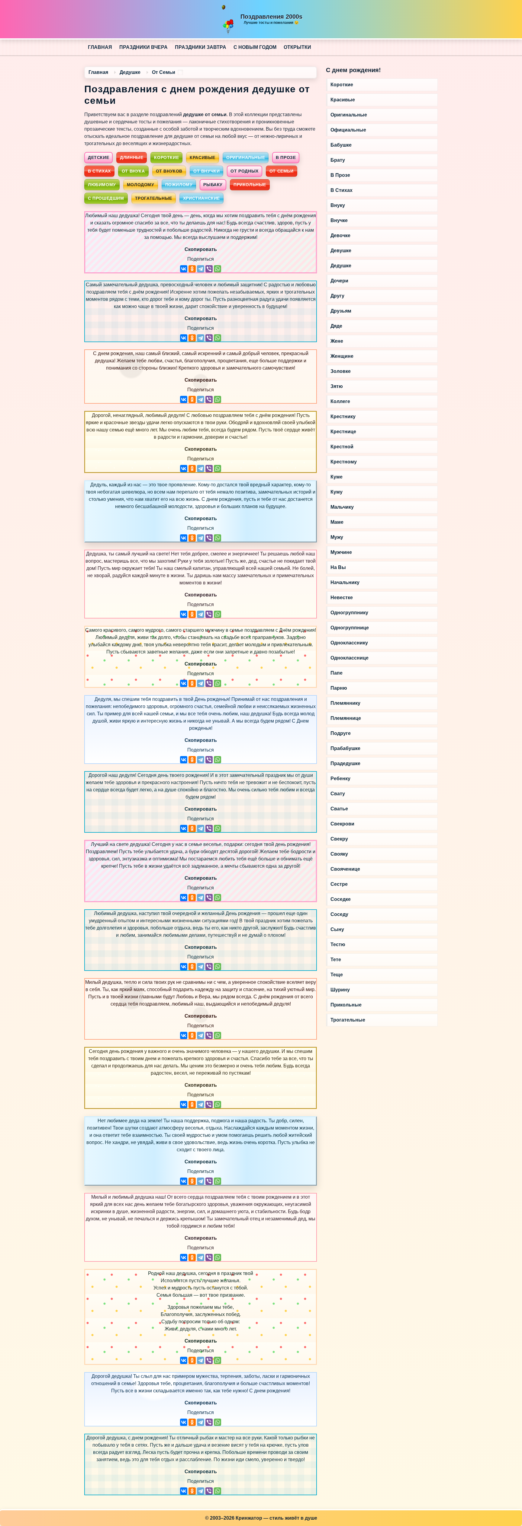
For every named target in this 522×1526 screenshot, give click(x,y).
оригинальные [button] (245, 157)
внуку (337, 205)
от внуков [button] (169, 171)
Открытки (297, 47)
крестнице (343, 431)
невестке (341, 597)
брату (337, 160)
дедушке (340, 265)
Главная (100, 47)
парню (338, 688)
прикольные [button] (250, 184)
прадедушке (345, 763)
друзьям (340, 310)
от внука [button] (133, 171)
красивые (342, 99)
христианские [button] (201, 198)
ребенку (340, 778)
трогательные (347, 1019)
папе (336, 673)
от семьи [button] (281, 171)
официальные (348, 129)
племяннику (345, 703)
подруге (340, 733)
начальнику (344, 582)
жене (336, 341)
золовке (340, 371)
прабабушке (345, 748)
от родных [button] (244, 171)
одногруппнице (349, 627)
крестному (343, 461)
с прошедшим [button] (106, 198)
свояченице (345, 869)
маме (336, 522)
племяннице (345, 718)
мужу (336, 537)
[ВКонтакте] (183, 268)
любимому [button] (102, 184)
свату (337, 793)
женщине (341, 356)
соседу (339, 914)
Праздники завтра (200, 47)
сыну (337, 929)
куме (336, 476)
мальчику (342, 507)
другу (337, 295)
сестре (339, 884)
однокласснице (349, 657)
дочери (339, 280)
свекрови (342, 823)
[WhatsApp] (217, 268)
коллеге (340, 401)
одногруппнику (349, 612)
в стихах (341, 190)
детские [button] (98, 157)
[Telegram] (200, 268)
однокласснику (349, 642)
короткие (341, 84)
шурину (340, 989)
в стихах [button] (99, 171)
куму (336, 491)
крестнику (343, 416)
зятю (336, 386)
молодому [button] (140, 184)
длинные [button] (131, 157)
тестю (337, 944)
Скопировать (201, 249)
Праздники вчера (143, 47)
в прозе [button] (286, 157)
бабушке (341, 145)
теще (336, 974)
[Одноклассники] (192, 268)
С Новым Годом (255, 47)
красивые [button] (202, 157)
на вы (338, 567)
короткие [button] (166, 157)
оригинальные (348, 114)
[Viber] (209, 268)
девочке (340, 235)
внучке (339, 220)
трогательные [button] (153, 198)
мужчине (341, 552)
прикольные (346, 1004)
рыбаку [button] (213, 184)
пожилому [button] (179, 184)
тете (335, 959)
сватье (339, 808)
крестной (341, 446)
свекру (339, 838)
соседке (340, 899)
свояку (339, 854)
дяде (336, 326)
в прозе (340, 175)
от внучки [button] (206, 171)
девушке (340, 250)
